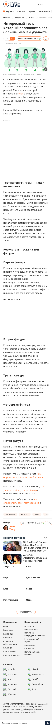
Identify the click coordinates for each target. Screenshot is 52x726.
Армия (32, 11)
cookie (24, 723)
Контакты (8, 634)
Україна (10, 11)
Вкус (5, 577)
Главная (6, 17)
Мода (28, 600)
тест (20, 93)
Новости (21, 11)
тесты (37, 514)
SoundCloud (38, 684)
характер (24, 514)
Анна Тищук (13, 528)
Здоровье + (19, 17)
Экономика (44, 11)
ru (39, 4)
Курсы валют (9, 651)
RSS (34, 689)
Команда (7, 647)
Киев (5, 588)
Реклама (7, 637)
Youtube (12, 669)
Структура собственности (10, 642)
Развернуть (26, 611)
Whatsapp (12, 694)
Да (48, 723)
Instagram (12, 684)
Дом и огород (33, 577)
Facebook (12, 689)
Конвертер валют (11, 655)
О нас (6, 626)
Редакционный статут (31, 640)
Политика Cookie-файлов (32, 653)
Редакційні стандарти (29, 646)
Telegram (12, 674)
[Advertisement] (26, 149)
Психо (31, 17)
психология (10, 514)
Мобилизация (10, 600)
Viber (10, 679)
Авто (28, 566)
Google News (38, 674)
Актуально (8, 566)
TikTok (35, 669)
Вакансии (8, 630)
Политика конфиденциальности (34, 634)
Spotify (35, 679)
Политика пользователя (31, 627)
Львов (29, 588)
